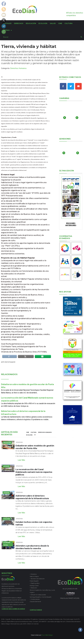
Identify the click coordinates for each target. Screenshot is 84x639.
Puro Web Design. (47, 635)
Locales (6, 466)
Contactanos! (36, 610)
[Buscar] (40, 37)
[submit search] (81, 37)
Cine (27, 432)
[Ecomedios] (70, 593)
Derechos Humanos (18, 68)
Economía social (7, 544)
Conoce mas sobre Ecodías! (13, 609)
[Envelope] (78, 86)
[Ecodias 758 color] (70, 197)
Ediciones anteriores (70, 224)
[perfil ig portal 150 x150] (65, 248)
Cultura (33, 432)
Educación (7, 442)
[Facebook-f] (63, 86)
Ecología (29, 435)
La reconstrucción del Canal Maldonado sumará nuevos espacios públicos (34, 472)
